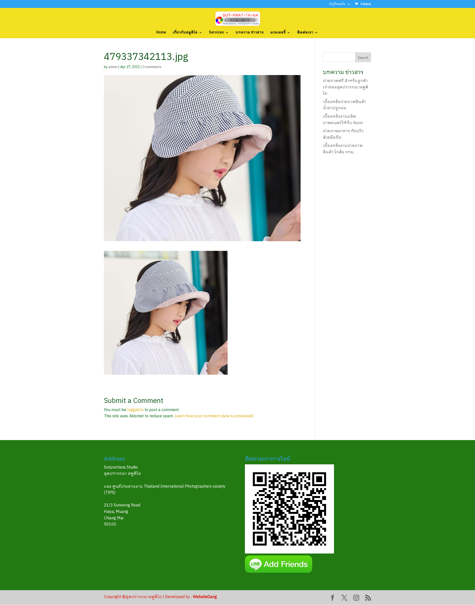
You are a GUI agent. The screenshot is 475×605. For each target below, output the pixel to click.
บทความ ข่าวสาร (250, 33)
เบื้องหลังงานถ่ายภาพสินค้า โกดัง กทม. (343, 149)
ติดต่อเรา (305, 33)
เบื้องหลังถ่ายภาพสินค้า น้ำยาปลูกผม (344, 105)
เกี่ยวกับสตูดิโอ (185, 33)
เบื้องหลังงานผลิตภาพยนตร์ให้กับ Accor (343, 119)
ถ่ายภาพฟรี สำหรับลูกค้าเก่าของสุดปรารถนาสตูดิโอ (345, 87)
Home (161, 33)
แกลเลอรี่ (278, 33)
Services (216, 33)
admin (113, 67)
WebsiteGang (205, 597)
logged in (135, 410)
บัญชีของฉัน (337, 4)
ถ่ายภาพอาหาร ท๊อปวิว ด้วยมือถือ (343, 134)
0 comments (151, 67)
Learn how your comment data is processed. (214, 416)
